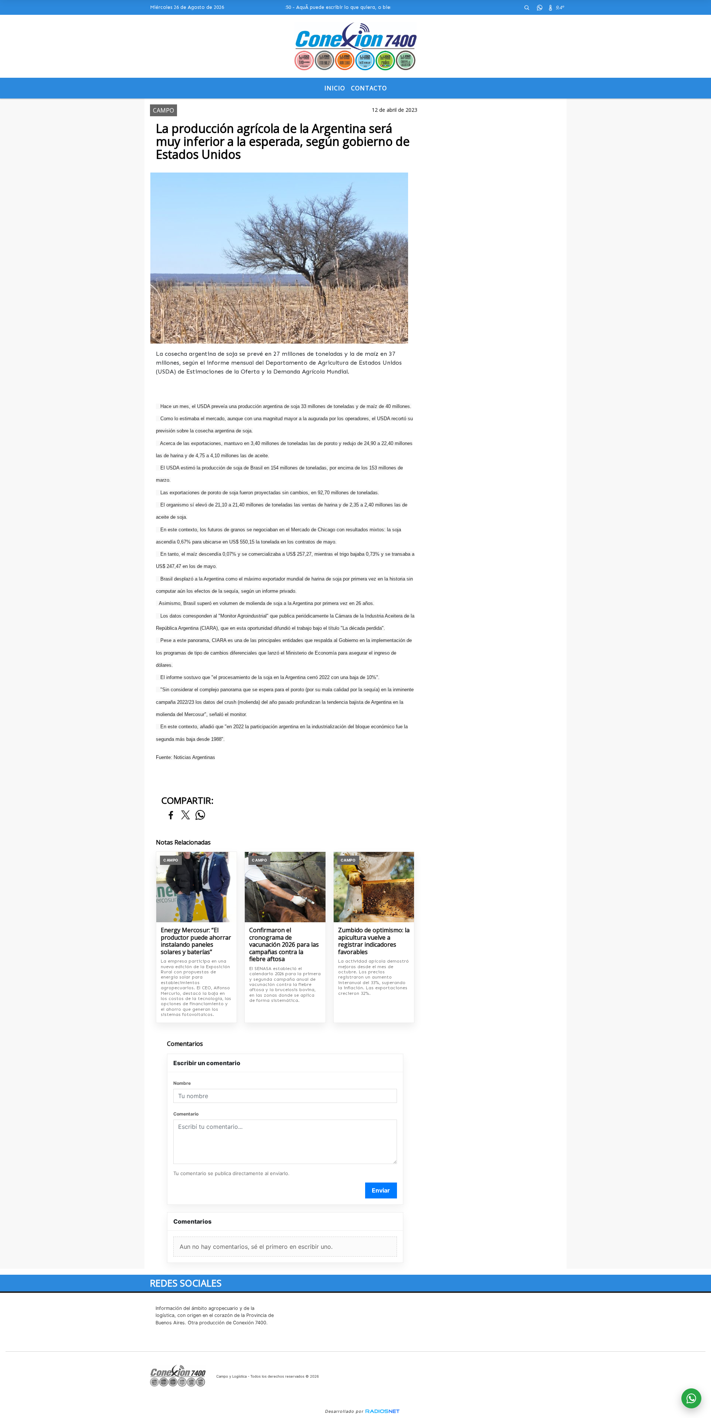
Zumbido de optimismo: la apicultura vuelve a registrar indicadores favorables (374, 941)
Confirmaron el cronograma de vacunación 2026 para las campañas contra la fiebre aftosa (284, 945)
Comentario (185, 1114)
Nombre (182, 1083)
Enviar (381, 1190)
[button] (526, 7)
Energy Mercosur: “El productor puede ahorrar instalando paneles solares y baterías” (196, 941)
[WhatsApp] (539, 7)
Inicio (334, 88)
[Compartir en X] (185, 815)
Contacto (369, 88)
